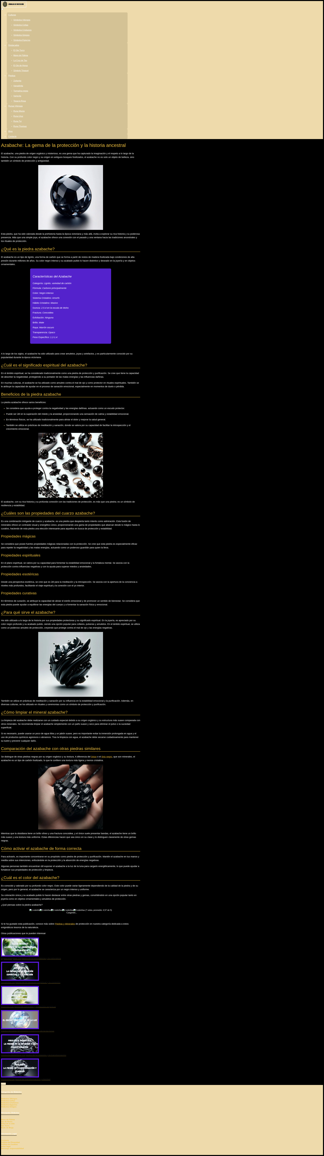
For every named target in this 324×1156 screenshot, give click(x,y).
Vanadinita (18, 86)
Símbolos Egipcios (21, 40)
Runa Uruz (18, 116)
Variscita (17, 96)
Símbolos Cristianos (22, 30)
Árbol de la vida (8, 1124)
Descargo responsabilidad (12, 1148)
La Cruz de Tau (20, 60)
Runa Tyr (17, 121)
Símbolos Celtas (20, 25)
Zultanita (17, 81)
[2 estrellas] (45, 910)
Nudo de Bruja (7, 1128)
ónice (94, 756)
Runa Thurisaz (20, 126)
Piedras (11, 76)
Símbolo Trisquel (21, 71)
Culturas (12, 15)
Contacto (12, 136)
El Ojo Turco (19, 50)
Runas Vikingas (15, 106)
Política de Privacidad (10, 1142)
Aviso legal (6, 1146)
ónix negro (107, 756)
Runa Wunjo (19, 111)
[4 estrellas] (68, 910)
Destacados (13, 45)
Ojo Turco (5, 1126)
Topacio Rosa (19, 101)
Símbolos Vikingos (21, 20)
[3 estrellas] (56, 910)
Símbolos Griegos (21, 35)
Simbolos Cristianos (9, 1103)
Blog (10, 131)
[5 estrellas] (79, 910)
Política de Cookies (9, 1144)
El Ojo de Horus (20, 65)
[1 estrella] (34, 910)
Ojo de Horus (6, 1122)
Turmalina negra (20, 91)
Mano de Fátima (20, 55)
